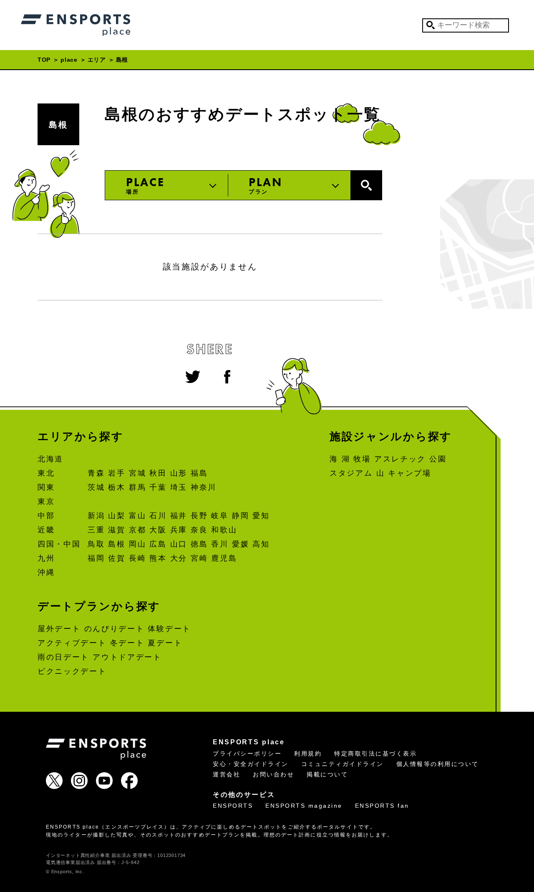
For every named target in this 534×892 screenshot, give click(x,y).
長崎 (137, 558)
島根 (58, 124)
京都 (137, 530)
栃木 (116, 487)
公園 (437, 459)
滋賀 (116, 530)
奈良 (199, 530)
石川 (157, 516)
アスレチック (400, 459)
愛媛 (240, 544)
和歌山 (224, 530)
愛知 (261, 516)
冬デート (127, 643)
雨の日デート (63, 657)
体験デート (169, 629)
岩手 (116, 473)
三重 (96, 530)
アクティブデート (72, 643)
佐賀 (116, 558)
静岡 (240, 516)
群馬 (137, 487)
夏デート (165, 643)
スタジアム (351, 473)
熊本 (157, 558)
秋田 (157, 473)
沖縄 (46, 572)
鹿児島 (224, 558)
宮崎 (199, 558)
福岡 (96, 558)
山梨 (116, 516)
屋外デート (59, 629)
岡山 (137, 544)
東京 (46, 501)
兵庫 (178, 530)
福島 (199, 473)
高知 (261, 544)
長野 (199, 516)
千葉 (157, 487)
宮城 (137, 473)
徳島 (199, 544)
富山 (137, 516)
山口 (178, 544)
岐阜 (219, 516)
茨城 (96, 487)
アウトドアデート (127, 657)
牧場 (361, 459)
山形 (178, 473)
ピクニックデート (72, 671)
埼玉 (178, 487)
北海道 (50, 459)
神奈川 (204, 487)
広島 (157, 544)
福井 (178, 516)
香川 (219, 544)
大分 (178, 558)
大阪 (157, 530)
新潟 (96, 516)
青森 (96, 473)
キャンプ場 (409, 473)
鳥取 (96, 544)
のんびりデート (114, 629)
